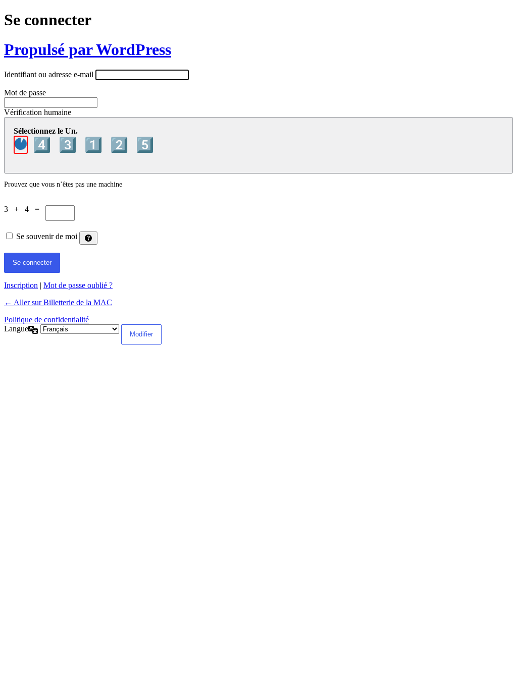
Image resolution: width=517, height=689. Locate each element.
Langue (16, 328)
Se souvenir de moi (46, 236)
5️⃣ (145, 145)
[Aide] (88, 238)
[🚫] (21, 145)
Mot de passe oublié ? (78, 285)
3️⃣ (69, 145)
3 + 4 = (24, 209)
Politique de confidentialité (46, 319)
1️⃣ (95, 145)
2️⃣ (121, 145)
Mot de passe (25, 92)
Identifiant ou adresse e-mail (48, 74)
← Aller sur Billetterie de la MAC (58, 302)
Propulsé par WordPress (87, 49)
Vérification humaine (37, 112)
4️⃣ (44, 145)
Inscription (21, 285)
